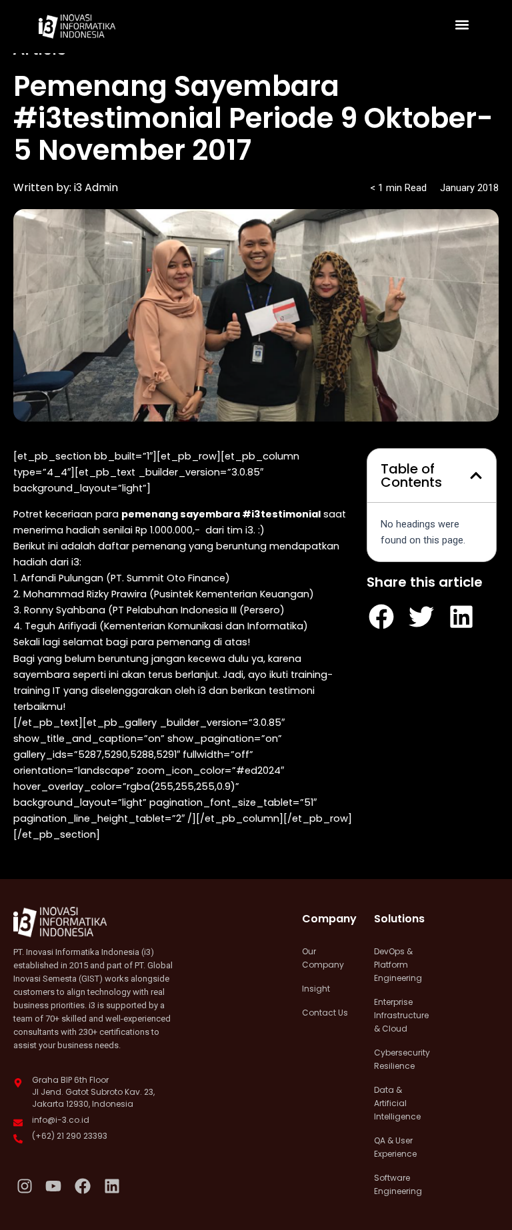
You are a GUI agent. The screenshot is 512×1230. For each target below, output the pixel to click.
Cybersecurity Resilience (400, 1059)
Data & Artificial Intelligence (397, 1103)
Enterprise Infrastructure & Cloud (400, 1015)
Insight (316, 988)
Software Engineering (398, 1184)
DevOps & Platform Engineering (398, 965)
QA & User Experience (395, 1147)
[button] (462, 24)
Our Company (323, 958)
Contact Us (325, 1012)
